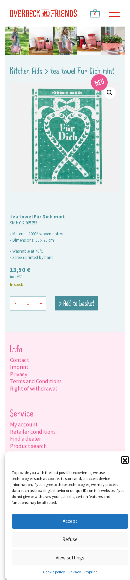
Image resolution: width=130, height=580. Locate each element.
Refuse (70, 539)
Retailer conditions (33, 431)
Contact (19, 360)
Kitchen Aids (26, 71)
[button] (125, 459)
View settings (70, 557)
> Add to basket (76, 304)
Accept (70, 521)
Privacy (74, 571)
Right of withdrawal (33, 388)
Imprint (90, 571)
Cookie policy (54, 571)
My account (24, 424)
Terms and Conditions (36, 381)
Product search (28, 446)
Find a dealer (25, 438)
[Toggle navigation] (114, 13)
